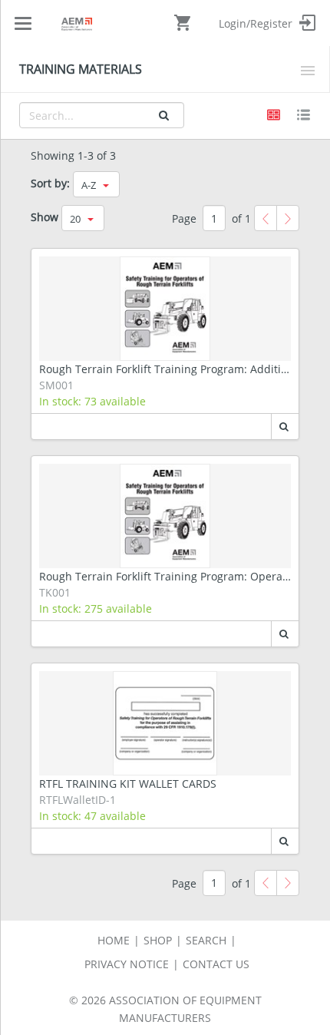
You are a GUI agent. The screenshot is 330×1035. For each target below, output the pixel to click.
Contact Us (216, 964)
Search (206, 940)
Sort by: (50, 183)
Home (113, 940)
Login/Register (257, 23)
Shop (158, 940)
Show (44, 217)
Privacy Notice (126, 964)
